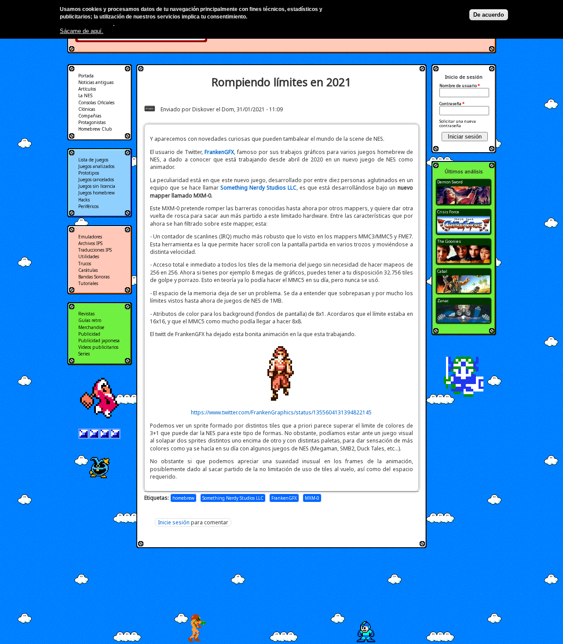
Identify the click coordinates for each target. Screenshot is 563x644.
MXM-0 (312, 498)
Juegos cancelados (96, 179)
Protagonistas (92, 122)
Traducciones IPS (95, 250)
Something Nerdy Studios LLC (232, 498)
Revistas (86, 314)
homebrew (183, 498)
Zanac (443, 301)
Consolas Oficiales (96, 102)
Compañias (89, 116)
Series (84, 354)
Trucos (84, 263)
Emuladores (90, 237)
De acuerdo (488, 14)
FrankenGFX (284, 498)
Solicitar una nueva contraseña (457, 123)
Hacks (84, 200)
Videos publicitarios (98, 347)
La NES (85, 95)
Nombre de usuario (459, 86)
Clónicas (86, 109)
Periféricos (88, 206)
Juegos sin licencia (96, 186)
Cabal (442, 271)
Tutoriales (88, 283)
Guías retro (89, 320)
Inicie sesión (174, 522)
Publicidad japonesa (99, 340)
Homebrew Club (95, 129)
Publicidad (89, 334)
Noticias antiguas (95, 82)
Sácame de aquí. (81, 31)
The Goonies (449, 241)
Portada (86, 76)
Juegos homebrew (96, 193)
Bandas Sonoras (94, 277)
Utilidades (88, 256)
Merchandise (91, 327)
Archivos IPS (90, 243)
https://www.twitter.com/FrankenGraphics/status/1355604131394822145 (281, 412)
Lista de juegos (93, 160)
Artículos (87, 89)
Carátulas (88, 270)
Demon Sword (450, 182)
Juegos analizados (96, 166)
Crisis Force (448, 212)
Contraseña (451, 104)
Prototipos (88, 173)
